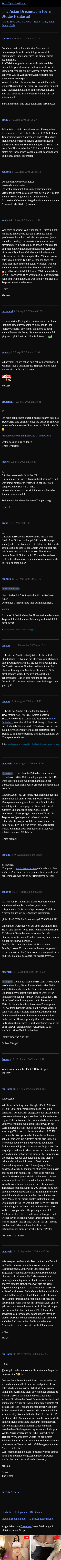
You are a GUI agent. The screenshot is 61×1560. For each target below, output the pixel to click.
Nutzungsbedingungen (14, 1518)
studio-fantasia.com (26, 868)
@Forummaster (11, 588)
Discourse (26, 1526)
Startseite (7, 1512)
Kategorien (21, 1512)
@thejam (7, 773)
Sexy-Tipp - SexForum (14, 3)
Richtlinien (36, 1512)
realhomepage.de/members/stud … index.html (26, 435)
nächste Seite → (11, 1492)
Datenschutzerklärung (41, 1518)
